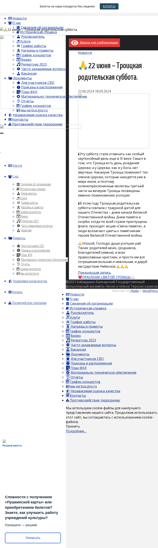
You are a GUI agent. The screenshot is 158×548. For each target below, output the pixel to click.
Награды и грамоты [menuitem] (87, 326)
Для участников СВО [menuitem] (87, 358)
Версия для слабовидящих (98, 42)
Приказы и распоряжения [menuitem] (91, 363)
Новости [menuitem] (77, 294)
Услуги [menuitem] (74, 317)
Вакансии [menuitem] (78, 349)
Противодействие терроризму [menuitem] (95, 400)
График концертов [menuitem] (85, 331)
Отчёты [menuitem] (77, 377)
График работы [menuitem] (83, 322)
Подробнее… (76, 431)
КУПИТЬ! (109, 6)
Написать (33, 538)
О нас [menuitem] (74, 299)
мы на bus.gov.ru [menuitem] (83, 386)
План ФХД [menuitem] (79, 368)
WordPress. (150, 291)
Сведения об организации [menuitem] (91, 303)
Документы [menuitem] (80, 354)
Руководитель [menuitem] (82, 312)
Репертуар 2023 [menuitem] (83, 340)
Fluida (134, 291)
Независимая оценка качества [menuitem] (95, 391)
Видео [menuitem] (76, 335)
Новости (85, 52)
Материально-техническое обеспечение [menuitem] (103, 372)
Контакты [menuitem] (78, 395)
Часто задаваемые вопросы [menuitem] (93, 345)
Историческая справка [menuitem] (88, 308)
